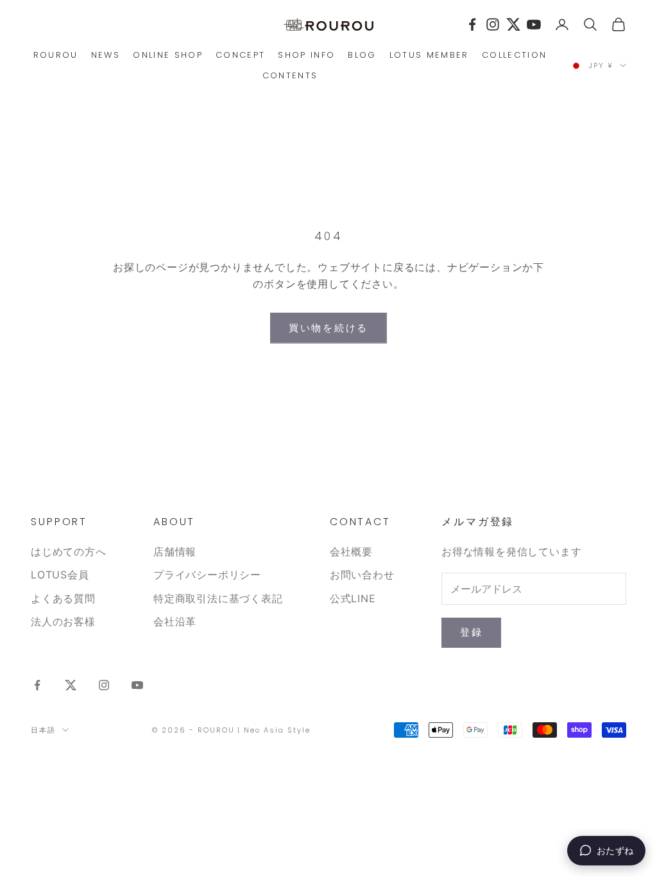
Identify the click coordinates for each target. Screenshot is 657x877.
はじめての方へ (69, 551)
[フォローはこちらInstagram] (104, 685)
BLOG (362, 55)
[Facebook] (472, 24)
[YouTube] (534, 24)
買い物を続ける (328, 328)
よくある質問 (63, 598)
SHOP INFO (306, 55)
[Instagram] (492, 24)
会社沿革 (174, 621)
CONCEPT (240, 55)
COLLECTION (514, 55)
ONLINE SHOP (168, 55)
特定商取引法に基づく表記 (218, 598)
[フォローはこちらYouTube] (137, 685)
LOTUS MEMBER (429, 55)
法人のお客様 (63, 621)
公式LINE (353, 598)
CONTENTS (290, 75)
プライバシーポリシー (207, 574)
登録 (471, 632)
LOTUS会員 (60, 574)
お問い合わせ (362, 574)
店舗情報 (174, 551)
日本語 (43, 730)
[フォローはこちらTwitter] (70, 685)
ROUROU (55, 55)
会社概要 (351, 551)
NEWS (105, 55)
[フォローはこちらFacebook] (37, 685)
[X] (513, 24)
